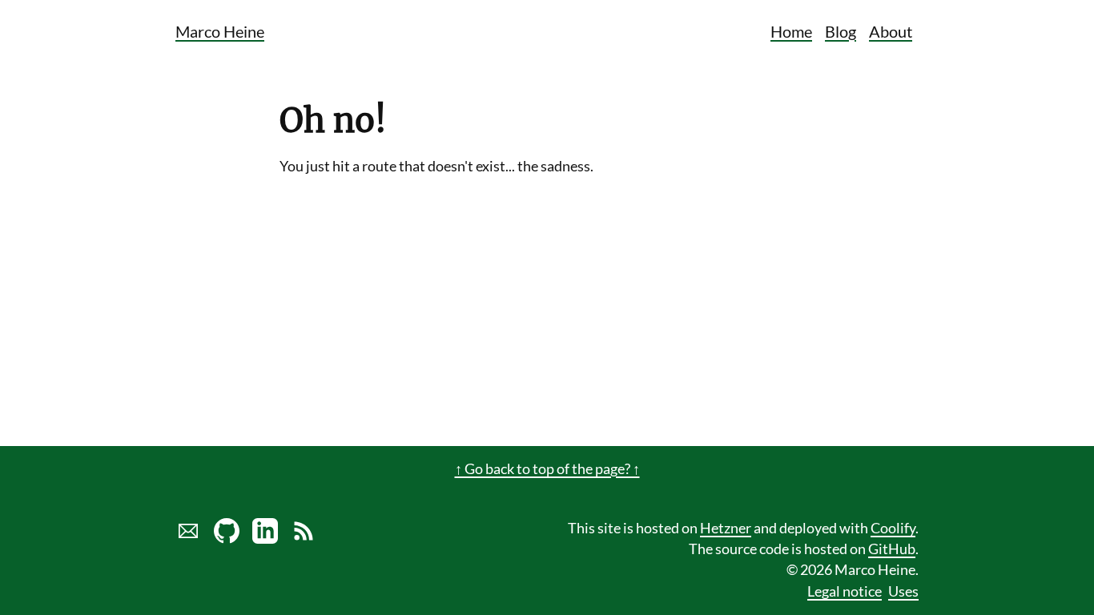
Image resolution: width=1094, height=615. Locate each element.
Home (791, 31)
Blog (840, 31)
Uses (903, 591)
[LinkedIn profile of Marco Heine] (265, 538)
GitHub (891, 549)
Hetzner (725, 528)
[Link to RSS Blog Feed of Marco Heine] (303, 538)
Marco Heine (219, 31)
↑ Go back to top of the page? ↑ (547, 468)
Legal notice (844, 591)
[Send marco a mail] (188, 538)
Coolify (893, 528)
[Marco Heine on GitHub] (226, 538)
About (890, 31)
